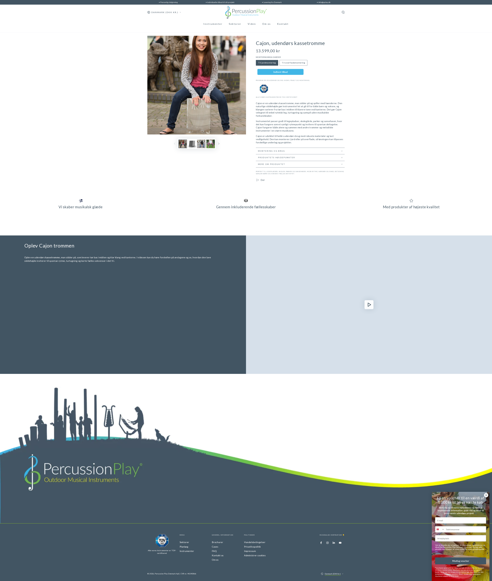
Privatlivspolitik (252, 546)
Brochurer (217, 542)
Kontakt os (218, 555)
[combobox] (439, 529)
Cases (215, 546)
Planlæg (184, 546)
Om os (215, 559)
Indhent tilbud (280, 71)
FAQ (214, 551)
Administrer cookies (255, 555)
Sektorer (184, 542)
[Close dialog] (486, 495)
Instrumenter (187, 551)
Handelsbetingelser (254, 542)
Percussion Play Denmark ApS (167, 574)
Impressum (250, 551)
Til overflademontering (293, 63)
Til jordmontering (267, 63)
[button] (343, 12)
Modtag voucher (460, 560)
